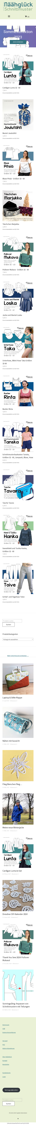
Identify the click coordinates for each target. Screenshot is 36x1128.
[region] (18, 36)
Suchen (8, 625)
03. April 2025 (5, 700)
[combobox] (18, 639)
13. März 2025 (5, 830)
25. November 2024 (7, 963)
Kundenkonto (6, 1073)
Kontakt (4, 1061)
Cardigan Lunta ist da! (12, 870)
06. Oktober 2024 (6, 1010)
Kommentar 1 (16, 963)
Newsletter (5, 1064)
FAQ (3, 1045)
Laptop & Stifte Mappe (12, 697)
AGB (3, 1029)
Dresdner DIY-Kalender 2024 (14, 914)
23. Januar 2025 (6, 917)
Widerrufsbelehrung (8, 1048)
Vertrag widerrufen (11, 1090)
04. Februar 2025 (6, 874)
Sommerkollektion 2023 (18, 34)
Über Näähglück (7, 1057)
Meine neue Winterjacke (13, 827)
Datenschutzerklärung (9, 1032)
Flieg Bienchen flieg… (12, 784)
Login (4, 1077)
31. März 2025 (5, 744)
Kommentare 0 (13, 700)
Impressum (5, 1025)
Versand (4, 1041)
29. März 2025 (5, 787)
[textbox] (18, 639)
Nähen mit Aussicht (11, 740)
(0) (28, 17)
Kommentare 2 (14, 917)
